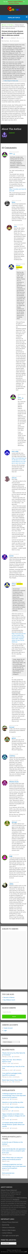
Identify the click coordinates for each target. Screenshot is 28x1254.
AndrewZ (13, 38)
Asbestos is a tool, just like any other (12, 1102)
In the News (10, 25)
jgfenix (14, 738)
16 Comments (15, 41)
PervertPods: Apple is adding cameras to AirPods (13, 1108)
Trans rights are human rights (10, 1235)
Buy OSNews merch (9, 1000)
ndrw (15, 226)
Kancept (11, 727)
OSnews (9, 1250)
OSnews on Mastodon (8, 1227)
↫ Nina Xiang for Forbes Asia (10, 80)
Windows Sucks (14, 781)
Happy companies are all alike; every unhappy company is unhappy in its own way (13, 1116)
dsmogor (14, 822)
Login (5, 1030)
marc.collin (15, 451)
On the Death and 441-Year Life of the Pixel (13, 1067)
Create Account (8, 1028)
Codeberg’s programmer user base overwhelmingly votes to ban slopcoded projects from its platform (14, 1095)
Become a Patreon (8, 997)
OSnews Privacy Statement (9, 1190)
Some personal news (8, 1173)
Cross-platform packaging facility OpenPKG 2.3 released (12, 1074)
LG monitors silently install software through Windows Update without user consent (13, 1124)
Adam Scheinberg (21, 1198)
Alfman (18, 265)
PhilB (10, 856)
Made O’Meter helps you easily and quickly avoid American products (12, 1158)
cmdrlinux (12, 756)
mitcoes (14, 478)
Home (4, 25)
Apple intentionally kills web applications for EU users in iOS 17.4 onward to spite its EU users (14, 1151)
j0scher (11, 556)
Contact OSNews (7, 1233)
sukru (11, 153)
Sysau (13, 202)
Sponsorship (5, 1225)
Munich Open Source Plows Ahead (12, 1080)
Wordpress (16, 1199)
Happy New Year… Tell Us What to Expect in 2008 (12, 1060)
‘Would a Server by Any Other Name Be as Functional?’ (13, 1054)
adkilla (11, 884)
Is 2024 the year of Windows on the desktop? (12, 1143)
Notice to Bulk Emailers (9, 1230)
